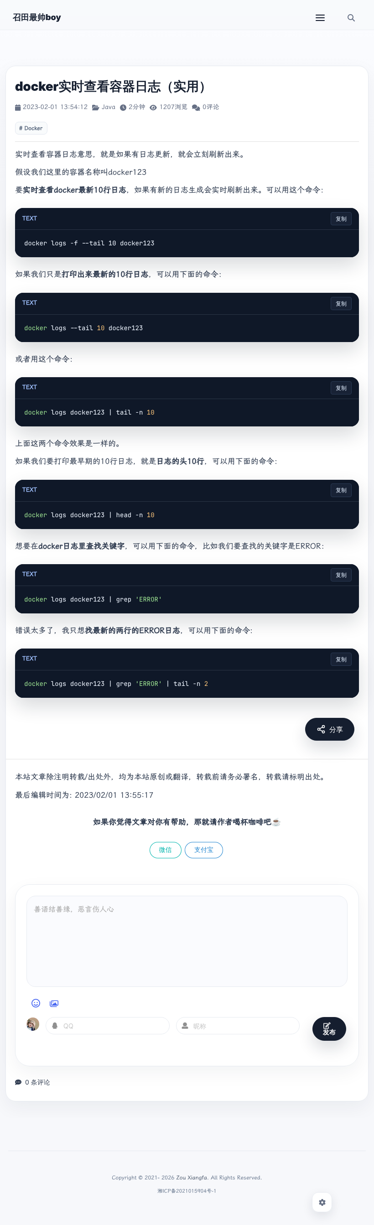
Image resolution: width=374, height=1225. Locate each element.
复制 (341, 218)
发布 (329, 1032)
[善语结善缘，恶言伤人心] (187, 941)
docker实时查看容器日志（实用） (113, 86)
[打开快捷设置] (322, 1202)
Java (108, 107)
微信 (165, 850)
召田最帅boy (37, 17)
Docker (33, 128)
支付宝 (203, 850)
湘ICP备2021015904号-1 (187, 1191)
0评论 (211, 107)
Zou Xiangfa (192, 1177)
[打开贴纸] (54, 1003)
